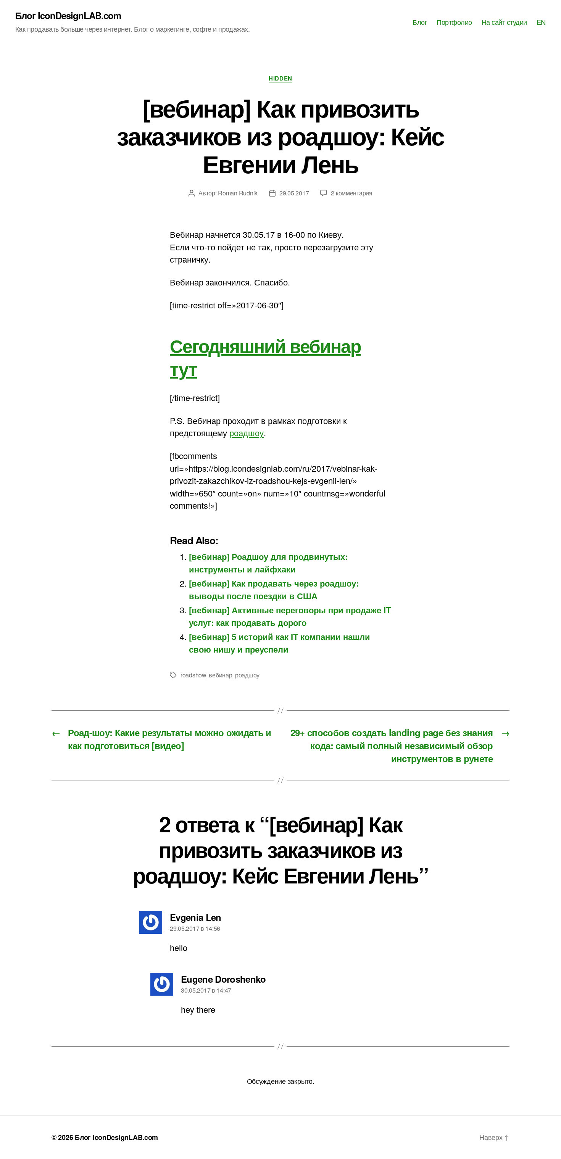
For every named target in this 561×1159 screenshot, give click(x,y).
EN (541, 22)
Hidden (280, 78)
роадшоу (246, 432)
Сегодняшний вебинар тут (265, 357)
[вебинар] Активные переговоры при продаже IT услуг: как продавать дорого (290, 616)
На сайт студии (504, 22)
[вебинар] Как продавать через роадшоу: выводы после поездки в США (274, 589)
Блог (420, 22)
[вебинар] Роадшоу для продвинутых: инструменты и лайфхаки (268, 562)
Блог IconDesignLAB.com (68, 15)
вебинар (220, 675)
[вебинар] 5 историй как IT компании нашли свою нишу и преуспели (279, 642)
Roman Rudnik (238, 193)
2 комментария (351, 193)
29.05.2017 (294, 193)
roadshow (193, 675)
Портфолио (454, 22)
